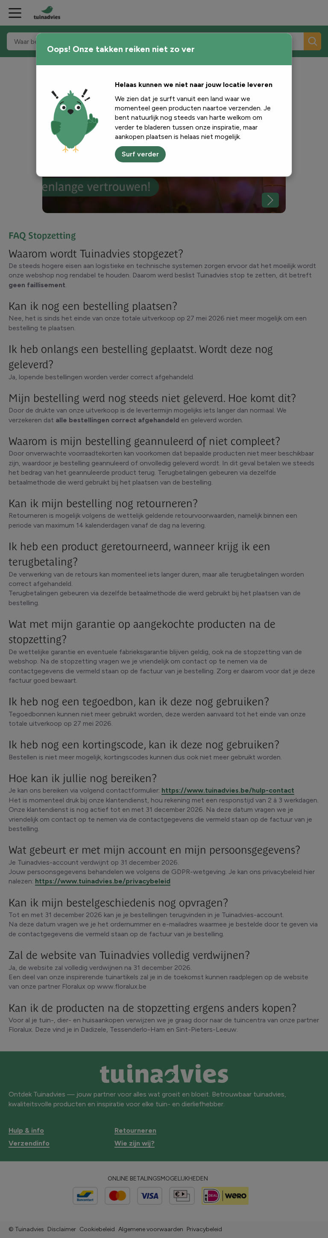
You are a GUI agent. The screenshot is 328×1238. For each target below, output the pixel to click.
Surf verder (140, 154)
